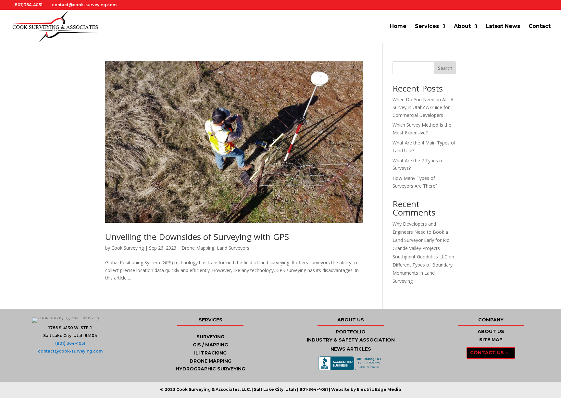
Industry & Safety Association (351, 340)
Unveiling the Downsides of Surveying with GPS (197, 237)
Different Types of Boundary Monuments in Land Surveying (423, 273)
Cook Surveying (127, 248)
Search (445, 68)
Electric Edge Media (379, 389)
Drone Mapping (197, 248)
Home (398, 26)
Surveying (210, 337)
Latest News (503, 26)
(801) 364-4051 (70, 343)
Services (427, 26)
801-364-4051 (313, 389)
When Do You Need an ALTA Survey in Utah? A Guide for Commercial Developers (423, 107)
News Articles (350, 349)
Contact (540, 26)
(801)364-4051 (28, 4)
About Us (491, 331)
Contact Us (487, 352)
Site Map (491, 339)
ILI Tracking (210, 353)
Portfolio (351, 332)
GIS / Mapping (210, 345)
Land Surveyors (233, 248)
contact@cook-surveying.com (70, 351)
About (462, 26)
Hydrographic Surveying (210, 369)
